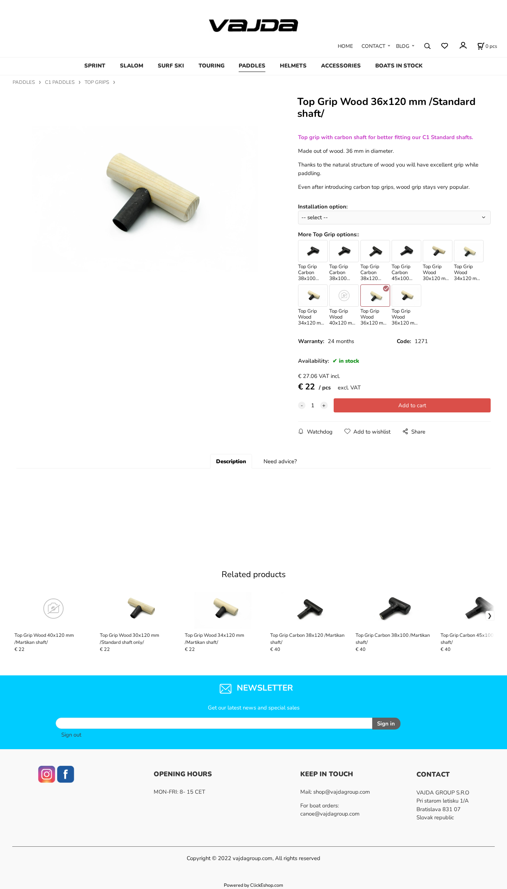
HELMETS (293, 65)
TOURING (212, 65)
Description (231, 461)
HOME (345, 46)
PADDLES (252, 65)
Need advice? (280, 461)
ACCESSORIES (341, 65)
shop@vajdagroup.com (341, 792)
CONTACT (373, 46)
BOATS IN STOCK (399, 65)
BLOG (402, 46)
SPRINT (94, 65)
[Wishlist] (444, 46)
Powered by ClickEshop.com (253, 885)
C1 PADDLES (60, 82)
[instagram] (46, 773)
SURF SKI (171, 65)
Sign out (71, 734)
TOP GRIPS (97, 82)
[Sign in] (462, 45)
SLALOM (131, 65)
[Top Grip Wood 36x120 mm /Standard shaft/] (145, 188)
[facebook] (65, 773)
